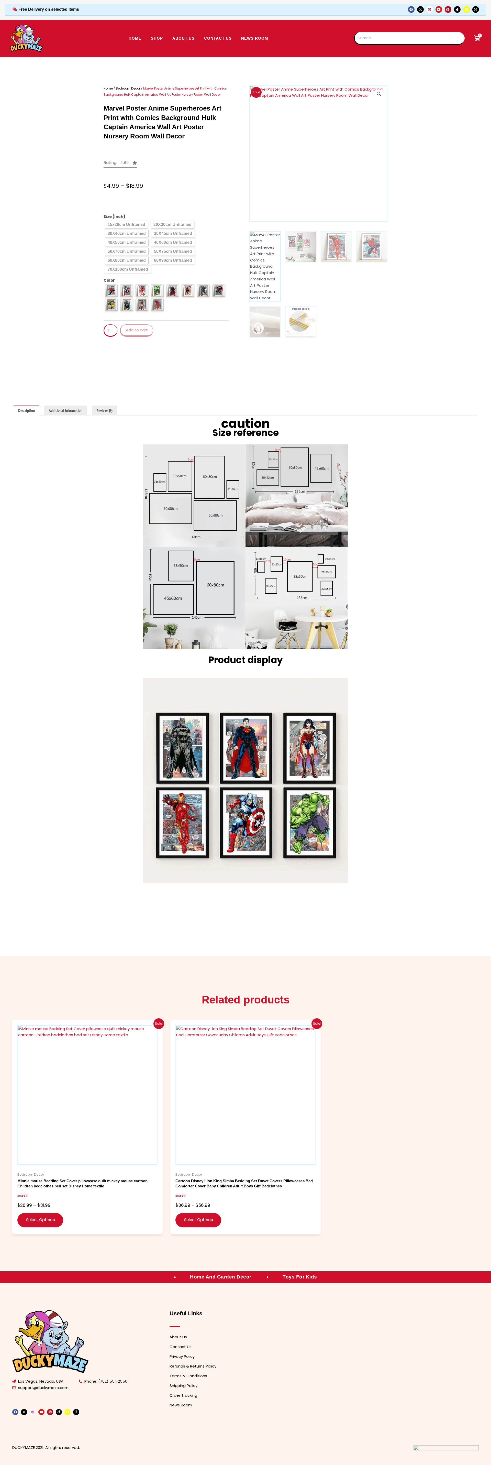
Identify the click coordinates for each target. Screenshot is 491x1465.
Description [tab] (26, 410)
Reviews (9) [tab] (104, 410)
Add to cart (137, 330)
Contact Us (181, 1346)
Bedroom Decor (128, 88)
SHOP (157, 38)
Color (109, 280)
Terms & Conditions (188, 1376)
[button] (120, 164)
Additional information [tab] (65, 410)
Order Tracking (183, 1395)
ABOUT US (183, 38)
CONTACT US (218, 38)
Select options (40, 1219)
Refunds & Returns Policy (193, 1366)
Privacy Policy (182, 1356)
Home (135, 38)
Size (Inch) (114, 216)
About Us (178, 1337)
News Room (254, 38)
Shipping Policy (183, 1385)
